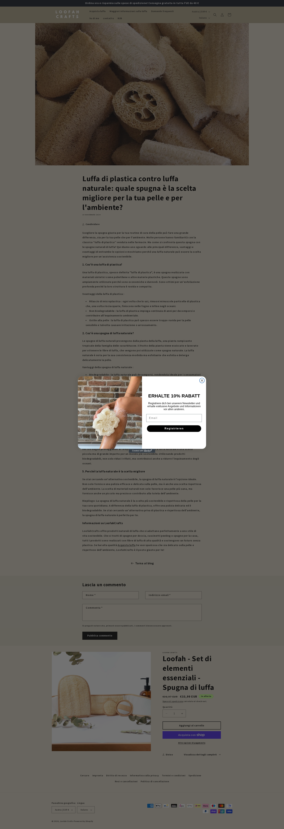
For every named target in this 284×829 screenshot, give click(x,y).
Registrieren (174, 428)
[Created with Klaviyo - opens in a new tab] (142, 451)
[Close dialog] (202, 380)
